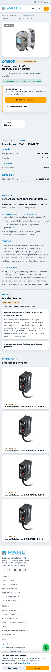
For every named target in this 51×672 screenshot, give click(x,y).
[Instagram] (35, 2)
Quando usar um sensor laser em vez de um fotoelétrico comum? (23, 313)
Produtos (14, 16)
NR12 (4, 626)
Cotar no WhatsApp (27, 100)
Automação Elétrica (9, 618)
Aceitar (37, 668)
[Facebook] (38, 2)
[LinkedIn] (42, 2)
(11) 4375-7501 (10, 644)
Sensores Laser (8, 19)
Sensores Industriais (30, 16)
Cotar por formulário (18, 107)
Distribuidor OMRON (9, 584)
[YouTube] (45, 2)
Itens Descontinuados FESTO (12, 614)
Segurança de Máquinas (11, 592)
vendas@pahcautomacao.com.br (17, 648)
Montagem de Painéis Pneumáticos (15, 630)
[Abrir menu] (33, 8)
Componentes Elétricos (10, 596)
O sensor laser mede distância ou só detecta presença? (23, 345)
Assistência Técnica (9, 610)
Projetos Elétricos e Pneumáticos (14, 622)
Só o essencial (13, 668)
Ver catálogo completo (10, 600)
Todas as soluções (8, 634)
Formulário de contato (13, 651)
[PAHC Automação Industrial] (11, 8)
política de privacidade (29, 663)
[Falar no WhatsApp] (46, 647)
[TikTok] (48, 2)
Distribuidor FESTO (9, 580)
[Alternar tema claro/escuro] (39, 8)
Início (5, 16)
